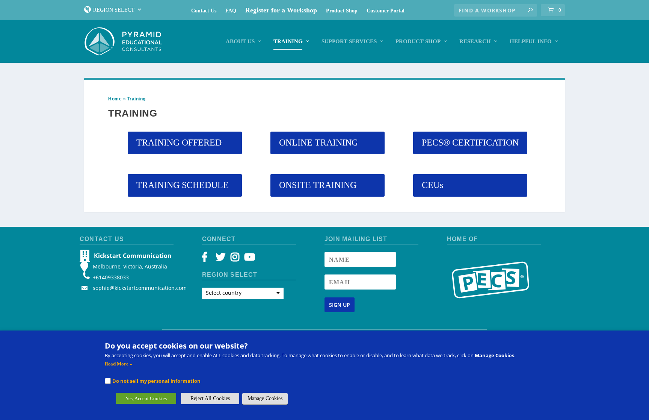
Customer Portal (385, 11)
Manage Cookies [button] (265, 398)
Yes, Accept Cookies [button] (146, 398)
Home (115, 99)
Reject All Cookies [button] (210, 398)
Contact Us (203, 11)
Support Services (349, 41)
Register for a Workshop (281, 10)
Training (288, 41)
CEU (432, 185)
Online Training (318, 142)
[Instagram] (235, 259)
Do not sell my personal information (156, 381)
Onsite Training (317, 185)
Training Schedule (182, 185)
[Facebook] (208, 259)
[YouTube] (248, 259)
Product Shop (342, 11)
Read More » (118, 364)
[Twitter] (222, 259)
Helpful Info (531, 41)
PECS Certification (470, 142)
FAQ (230, 11)
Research (475, 41)
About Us (240, 41)
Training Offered (179, 142)
